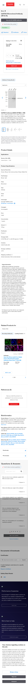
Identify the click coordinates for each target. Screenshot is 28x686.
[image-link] (14, 97)
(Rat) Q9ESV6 (12, 436)
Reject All (14, 676)
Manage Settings (14, 672)
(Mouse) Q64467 (5, 436)
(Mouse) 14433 (14, 443)
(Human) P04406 (18, 433)
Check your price (10, 61)
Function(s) (6, 450)
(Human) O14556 (5, 435)
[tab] (14, 450)
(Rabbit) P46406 (10, 433)
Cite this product (14, 404)
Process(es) (6, 455)
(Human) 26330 (21, 441)
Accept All (14, 681)
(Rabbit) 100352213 (5, 443)
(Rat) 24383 (21, 443)
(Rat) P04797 (21, 435)
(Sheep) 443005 (12, 439)
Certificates (16, 32)
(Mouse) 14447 (4, 444)
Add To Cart (14, 66)
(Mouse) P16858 (13, 435)
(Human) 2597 (4, 441)
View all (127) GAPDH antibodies (14, 20)
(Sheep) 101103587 (12, 441)
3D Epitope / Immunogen (7, 203)
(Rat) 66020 (11, 444)
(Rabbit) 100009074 (21, 439)
